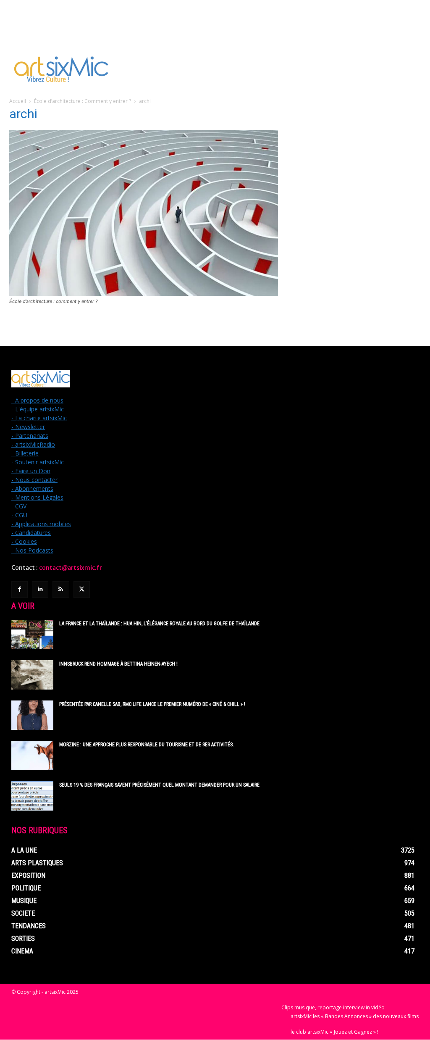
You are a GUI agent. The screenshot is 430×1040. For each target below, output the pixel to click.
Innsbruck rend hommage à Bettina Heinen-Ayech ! (118, 664)
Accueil (17, 101)
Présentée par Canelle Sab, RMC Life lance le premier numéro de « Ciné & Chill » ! (152, 704)
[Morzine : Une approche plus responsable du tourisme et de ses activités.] (32, 755)
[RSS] (60, 589)
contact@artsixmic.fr (70, 567)
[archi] (143, 293)
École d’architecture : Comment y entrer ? (82, 101)
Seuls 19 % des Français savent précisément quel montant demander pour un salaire (159, 785)
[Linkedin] (40, 589)
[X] (81, 589)
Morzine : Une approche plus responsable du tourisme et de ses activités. (146, 745)
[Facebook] (19, 589)
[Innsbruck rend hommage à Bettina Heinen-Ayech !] (32, 675)
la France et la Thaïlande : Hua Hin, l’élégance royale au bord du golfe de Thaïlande (159, 624)
